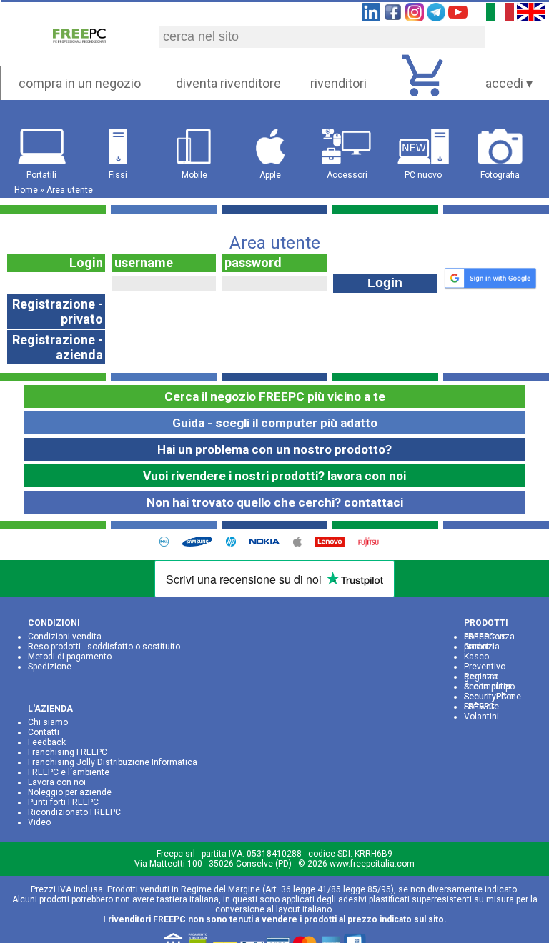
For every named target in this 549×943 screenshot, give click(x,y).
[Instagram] (414, 16)
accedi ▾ (509, 83)
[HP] (236, 543)
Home (26, 190)
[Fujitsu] (374, 543)
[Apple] (302, 543)
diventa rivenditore (228, 83)
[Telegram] (436, 16)
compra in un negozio (80, 83)
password (253, 262)
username (143, 262)
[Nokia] (269, 543)
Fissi (118, 175)
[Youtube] (457, 16)
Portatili (41, 175)
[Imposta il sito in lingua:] (500, 16)
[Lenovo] (335, 543)
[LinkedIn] (371, 16)
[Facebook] (392, 16)
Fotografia (500, 175)
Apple (270, 175)
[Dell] (169, 543)
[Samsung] (202, 543)
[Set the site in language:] (531, 16)
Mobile (194, 175)
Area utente (69, 190)
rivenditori (338, 83)
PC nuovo (423, 175)
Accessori (347, 175)
